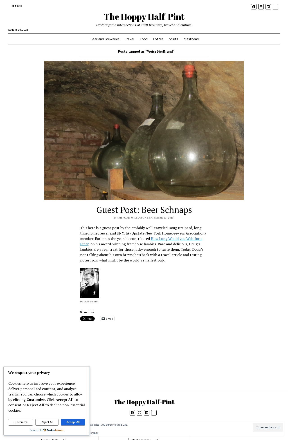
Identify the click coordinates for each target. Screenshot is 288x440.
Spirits (173, 39)
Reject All (47, 422)
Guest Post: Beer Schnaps (144, 209)
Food (144, 39)
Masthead (191, 39)
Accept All (73, 422)
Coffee (158, 39)
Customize (20, 422)
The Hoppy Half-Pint (144, 16)
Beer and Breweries (104, 39)
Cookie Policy (90, 432)
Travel (129, 39)
